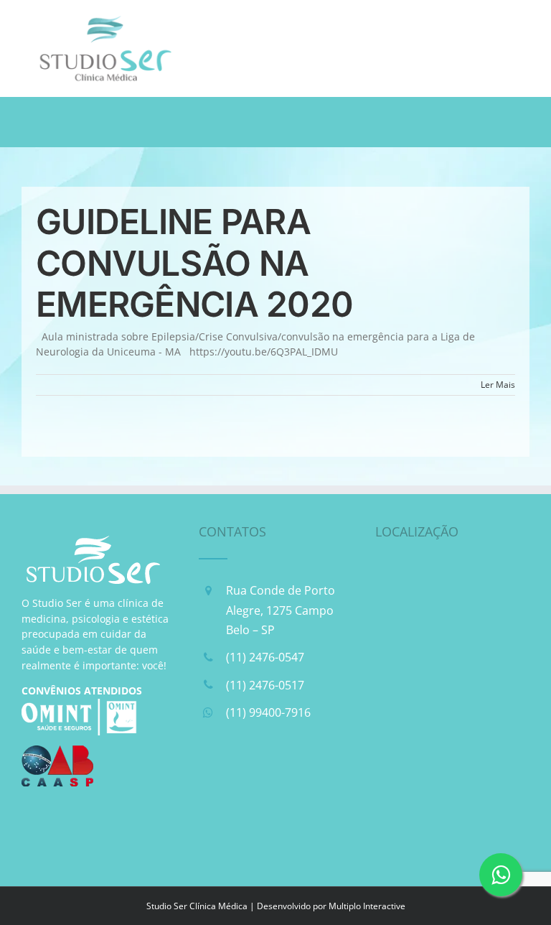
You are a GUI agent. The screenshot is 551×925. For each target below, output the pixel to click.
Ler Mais (498, 384)
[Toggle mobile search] (493, 21)
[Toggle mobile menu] (521, 21)
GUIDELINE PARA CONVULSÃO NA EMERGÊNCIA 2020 (194, 262)
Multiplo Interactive (367, 906)
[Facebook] (212, 776)
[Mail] (285, 776)
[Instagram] (248, 776)
